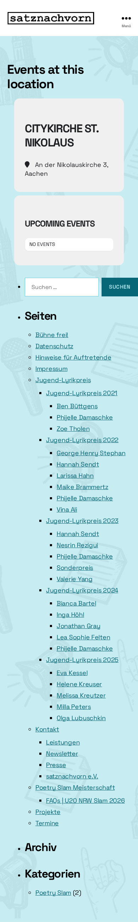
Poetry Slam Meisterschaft (75, 787)
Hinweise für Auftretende (73, 357)
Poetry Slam (53, 892)
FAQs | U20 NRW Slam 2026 (85, 800)
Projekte (48, 812)
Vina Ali (67, 509)
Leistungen (63, 742)
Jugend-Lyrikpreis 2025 (82, 660)
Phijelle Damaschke (85, 417)
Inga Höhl (70, 614)
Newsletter (62, 753)
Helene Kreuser (79, 684)
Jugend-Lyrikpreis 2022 (82, 440)
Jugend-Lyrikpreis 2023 (82, 521)
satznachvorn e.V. (72, 776)
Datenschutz (54, 346)
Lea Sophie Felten (83, 637)
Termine (47, 823)
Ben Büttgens (77, 406)
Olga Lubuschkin (81, 718)
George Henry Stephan (91, 453)
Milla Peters (74, 707)
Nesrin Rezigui (77, 545)
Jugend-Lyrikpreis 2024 (82, 590)
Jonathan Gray (78, 626)
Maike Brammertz (82, 487)
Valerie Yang (75, 579)
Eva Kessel (72, 673)
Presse (56, 765)
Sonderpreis (75, 568)
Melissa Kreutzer (81, 695)
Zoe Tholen (73, 428)
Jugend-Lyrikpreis (63, 380)
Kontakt (47, 729)
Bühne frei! (51, 335)
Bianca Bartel (76, 603)
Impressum (51, 368)
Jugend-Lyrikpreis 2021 (81, 393)
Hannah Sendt (78, 464)
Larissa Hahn (75, 475)
